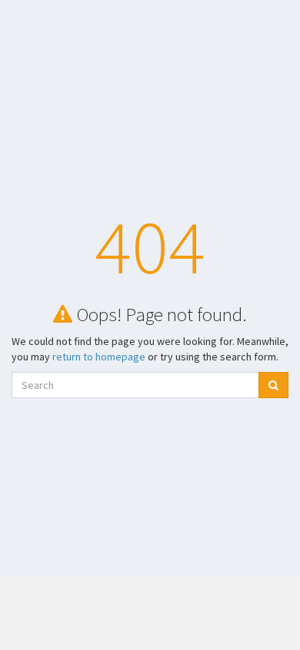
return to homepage (98, 357)
